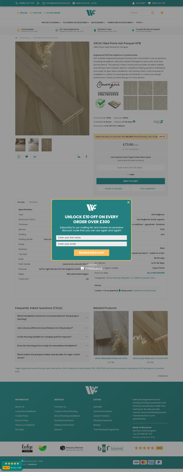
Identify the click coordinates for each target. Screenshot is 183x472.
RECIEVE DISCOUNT (91, 253)
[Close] (128, 202)
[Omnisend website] (91, 267)
